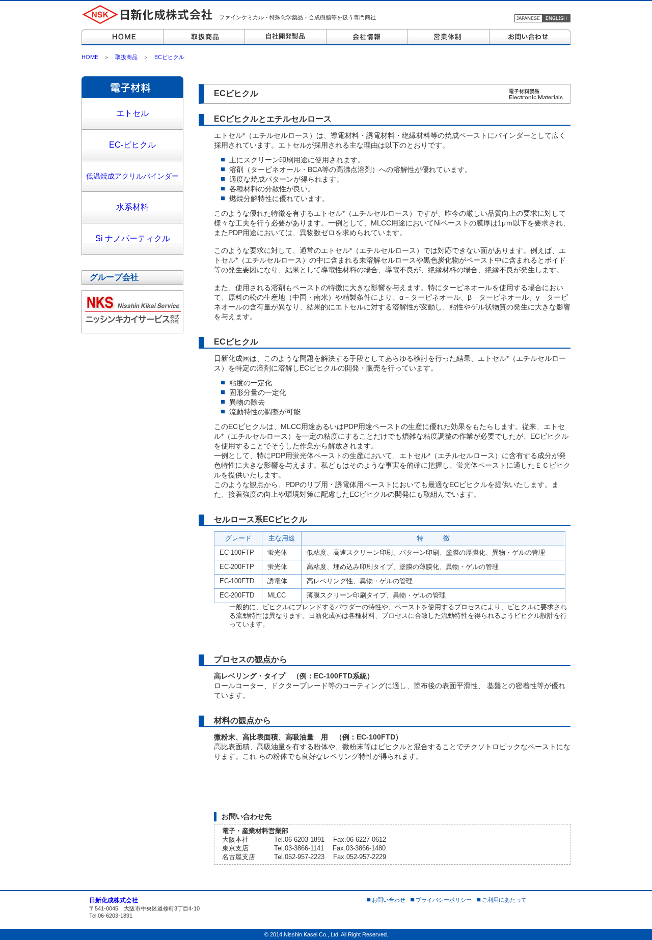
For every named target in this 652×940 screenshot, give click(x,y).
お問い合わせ (388, 900)
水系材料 (132, 207)
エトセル (132, 113)
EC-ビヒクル (132, 144)
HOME (90, 57)
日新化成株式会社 (113, 900)
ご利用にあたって (504, 900)
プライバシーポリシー (444, 900)
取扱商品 (126, 57)
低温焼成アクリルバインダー (132, 176)
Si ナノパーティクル (132, 238)
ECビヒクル (169, 57)
